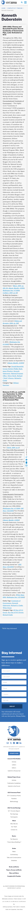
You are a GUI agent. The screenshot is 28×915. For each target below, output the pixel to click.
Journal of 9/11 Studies (14, 758)
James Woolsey (8, 371)
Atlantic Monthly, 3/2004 (16, 288)
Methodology (14, 801)
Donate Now (14, 753)
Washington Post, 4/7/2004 (11, 290)
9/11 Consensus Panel (14, 792)
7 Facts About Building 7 (14, 842)
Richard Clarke (8, 615)
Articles (14, 762)
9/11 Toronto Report (14, 811)
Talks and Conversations (14, 857)
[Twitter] (26, 457)
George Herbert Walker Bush (12, 369)
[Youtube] (26, 462)
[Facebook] (26, 460)
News (14, 851)
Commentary (14, 854)
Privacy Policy (20, 716)
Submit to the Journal (14, 771)
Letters (14, 765)
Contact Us (14, 830)
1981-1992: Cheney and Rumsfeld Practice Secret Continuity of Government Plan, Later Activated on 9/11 (13, 31)
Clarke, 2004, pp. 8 (13, 447)
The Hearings (14, 814)
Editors (14, 768)
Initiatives (14, 860)
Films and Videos (14, 873)
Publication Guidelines (14, 783)
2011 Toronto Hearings (14, 808)
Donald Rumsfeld (17, 366)
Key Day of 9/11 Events (15, 612)
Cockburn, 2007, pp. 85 (10, 293)
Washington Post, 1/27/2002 (15, 597)
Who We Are (14, 824)
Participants (14, 817)
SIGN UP (12, 706)
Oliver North (12, 376)
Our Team (14, 827)
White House (7, 608)
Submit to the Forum (14, 786)
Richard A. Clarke (17, 605)
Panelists (14, 798)
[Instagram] (26, 465)
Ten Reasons (14, 839)
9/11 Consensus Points (14, 795)
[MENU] (25, 2)
